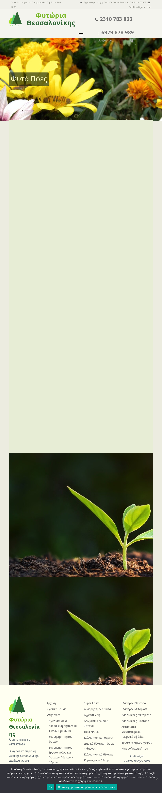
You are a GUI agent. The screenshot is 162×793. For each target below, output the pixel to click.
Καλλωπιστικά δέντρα (98, 754)
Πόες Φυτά (91, 732)
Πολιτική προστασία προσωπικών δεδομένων (86, 787)
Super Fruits (91, 703)
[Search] (132, 40)
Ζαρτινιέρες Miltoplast (136, 715)
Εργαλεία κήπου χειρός (137, 742)
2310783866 (20, 739)
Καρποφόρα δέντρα (97, 760)
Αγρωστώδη (92, 715)
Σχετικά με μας (56, 709)
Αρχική (51, 703)
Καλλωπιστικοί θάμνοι (98, 737)
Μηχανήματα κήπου (135, 748)
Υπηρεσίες (53, 715)
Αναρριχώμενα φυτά (97, 709)
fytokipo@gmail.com (140, 7)
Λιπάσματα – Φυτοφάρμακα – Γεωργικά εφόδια (132, 732)
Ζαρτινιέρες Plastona (135, 721)
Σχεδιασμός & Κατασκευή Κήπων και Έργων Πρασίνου (63, 726)
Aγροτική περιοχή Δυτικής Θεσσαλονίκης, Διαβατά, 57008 (24, 755)
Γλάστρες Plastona (134, 703)
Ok (50, 787)
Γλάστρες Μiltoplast (134, 709)
